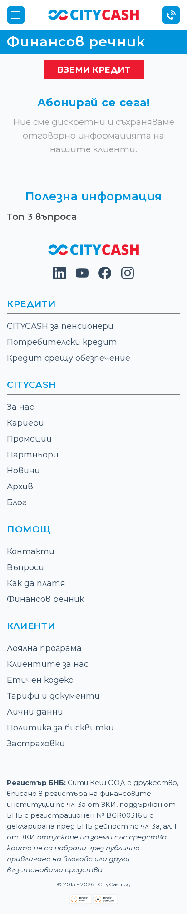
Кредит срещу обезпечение (68, 358)
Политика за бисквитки (60, 728)
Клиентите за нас (48, 664)
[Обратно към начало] (93, 14)
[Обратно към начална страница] (93, 252)
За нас (20, 407)
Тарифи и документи (53, 696)
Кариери (25, 423)
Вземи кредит (93, 70)
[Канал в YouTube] (82, 277)
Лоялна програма (44, 648)
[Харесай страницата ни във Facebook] (105, 277)
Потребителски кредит (62, 342)
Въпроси (25, 567)
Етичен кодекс (40, 680)
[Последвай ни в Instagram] (127, 277)
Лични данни (35, 712)
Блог (16, 502)
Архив (20, 487)
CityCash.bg (114, 884)
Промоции (29, 439)
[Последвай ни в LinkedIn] (59, 277)
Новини (23, 471)
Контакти (30, 551)
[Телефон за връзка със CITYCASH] (171, 15)
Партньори (33, 455)
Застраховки (36, 744)
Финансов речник (45, 599)
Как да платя (36, 583)
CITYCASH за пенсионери (60, 326)
